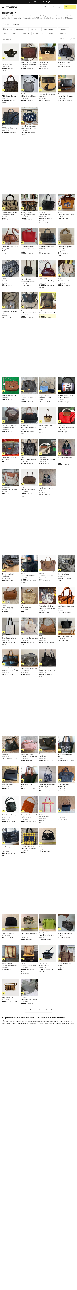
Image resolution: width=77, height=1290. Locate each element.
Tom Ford (23, 573)
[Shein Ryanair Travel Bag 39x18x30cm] (29, 657)
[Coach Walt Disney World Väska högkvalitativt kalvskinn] (66, 202)
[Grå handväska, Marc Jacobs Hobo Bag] (29, 83)
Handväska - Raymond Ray (9, 312)
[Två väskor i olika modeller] (47, 385)
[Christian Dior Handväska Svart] (48, 301)
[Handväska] (47, 626)
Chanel (4, 278)
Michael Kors (24, 395)
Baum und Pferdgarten (27, 846)
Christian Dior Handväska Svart (47, 313)
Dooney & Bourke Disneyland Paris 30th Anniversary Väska (28, 214)
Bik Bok (41, 636)
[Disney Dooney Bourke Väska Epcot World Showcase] (10, 202)
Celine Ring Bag (7, 608)
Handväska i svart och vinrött (65, 459)
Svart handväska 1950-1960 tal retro (47, 248)
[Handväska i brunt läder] (10, 236)
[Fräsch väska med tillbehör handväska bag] (29, 744)
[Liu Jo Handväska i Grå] (29, 300)
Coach (60, 212)
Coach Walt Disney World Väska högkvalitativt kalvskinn (66, 214)
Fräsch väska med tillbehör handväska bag (29, 755)
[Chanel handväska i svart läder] (10, 268)
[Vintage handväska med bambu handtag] (29, 804)
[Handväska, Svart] (29, 774)
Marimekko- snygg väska (29, 999)
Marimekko (24, 997)
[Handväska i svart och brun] (47, 477)
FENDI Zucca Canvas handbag (9, 96)
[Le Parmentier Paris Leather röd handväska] (29, 236)
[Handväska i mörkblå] (10, 447)
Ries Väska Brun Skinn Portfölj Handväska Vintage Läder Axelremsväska (46, 576)
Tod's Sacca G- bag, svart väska (9, 816)
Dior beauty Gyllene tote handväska (29, 638)
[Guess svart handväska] (47, 657)
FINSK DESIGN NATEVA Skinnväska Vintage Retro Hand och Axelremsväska (29, 63)
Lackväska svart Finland (65, 815)
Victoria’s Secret (7, 668)
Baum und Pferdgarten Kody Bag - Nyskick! (28, 849)
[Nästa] (50, 1010)
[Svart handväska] (10, 774)
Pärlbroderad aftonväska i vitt (29, 934)
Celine (4, 605)
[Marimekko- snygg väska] (29, 987)
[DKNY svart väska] (66, 52)
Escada (41, 814)
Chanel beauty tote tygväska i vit (8, 638)
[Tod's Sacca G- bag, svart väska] (10, 804)
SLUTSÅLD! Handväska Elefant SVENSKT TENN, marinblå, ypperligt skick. (29, 127)
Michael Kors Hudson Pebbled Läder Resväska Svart (66, 96)
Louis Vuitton (43, 278)
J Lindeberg (42, 212)
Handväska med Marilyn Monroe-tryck (47, 786)
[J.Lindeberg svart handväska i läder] (47, 202)
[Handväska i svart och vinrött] (66, 447)
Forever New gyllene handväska (65, 248)
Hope (22, 457)
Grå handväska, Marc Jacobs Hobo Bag (28, 96)
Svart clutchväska (8, 933)
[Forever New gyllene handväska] (66, 236)
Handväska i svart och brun (46, 489)
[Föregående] (26, 1010)
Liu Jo (22, 310)
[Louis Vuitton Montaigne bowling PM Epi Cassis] (47, 268)
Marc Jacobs (24, 94)
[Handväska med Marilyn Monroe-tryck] (47, 774)
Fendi (3, 94)
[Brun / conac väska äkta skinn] (66, 595)
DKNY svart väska (64, 62)
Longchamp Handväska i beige (47, 459)
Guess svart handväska (47, 670)
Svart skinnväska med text (65, 755)
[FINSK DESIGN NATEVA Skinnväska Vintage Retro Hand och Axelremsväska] (29, 52)
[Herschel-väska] (10, 52)
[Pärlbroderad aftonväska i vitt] (29, 922)
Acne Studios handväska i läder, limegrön (47, 935)
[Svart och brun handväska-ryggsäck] (29, 268)
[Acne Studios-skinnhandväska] (47, 953)
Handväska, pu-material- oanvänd (10, 848)
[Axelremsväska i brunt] (10, 385)
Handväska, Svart (26, 784)
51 (46, 1010)
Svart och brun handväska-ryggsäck (27, 280)
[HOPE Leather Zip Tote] (29, 447)
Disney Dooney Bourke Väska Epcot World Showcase (9, 214)
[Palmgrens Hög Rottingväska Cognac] (10, 953)
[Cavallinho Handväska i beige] (66, 953)
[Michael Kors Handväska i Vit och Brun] (10, 477)
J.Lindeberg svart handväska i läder (45, 214)
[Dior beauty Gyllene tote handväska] (29, 626)
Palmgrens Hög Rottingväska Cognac (9, 964)
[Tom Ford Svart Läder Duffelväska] (29, 563)
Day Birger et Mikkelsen (9, 425)
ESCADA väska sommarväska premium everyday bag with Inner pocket (47, 817)
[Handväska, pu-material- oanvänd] (10, 836)
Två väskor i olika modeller (45, 397)
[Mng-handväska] (10, 987)
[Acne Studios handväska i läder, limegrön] (47, 922)
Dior (40, 310)
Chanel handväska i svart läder (10, 281)
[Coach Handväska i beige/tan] (66, 268)
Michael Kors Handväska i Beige (29, 965)
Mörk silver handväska (65, 933)
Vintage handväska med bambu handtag (29, 816)
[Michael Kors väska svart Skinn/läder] (29, 385)
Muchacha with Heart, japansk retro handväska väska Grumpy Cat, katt (47, 607)
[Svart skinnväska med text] (66, 744)
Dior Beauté (24, 636)
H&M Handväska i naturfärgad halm (26, 608)
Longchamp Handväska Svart (28, 428)
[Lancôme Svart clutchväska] (47, 52)
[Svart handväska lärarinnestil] (66, 774)
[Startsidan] (11, 7)
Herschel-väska (7, 64)
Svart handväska (7, 784)
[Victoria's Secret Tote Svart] (10, 657)
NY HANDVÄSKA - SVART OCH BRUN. (47, 95)
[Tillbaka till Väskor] (3, 24)
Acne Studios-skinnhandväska (44, 965)
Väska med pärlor (45, 847)
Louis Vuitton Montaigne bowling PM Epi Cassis (47, 281)
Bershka (41, 754)
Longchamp (24, 425)
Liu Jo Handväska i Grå (28, 313)
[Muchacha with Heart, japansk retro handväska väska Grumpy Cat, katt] (47, 595)
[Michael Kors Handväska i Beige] (29, 953)
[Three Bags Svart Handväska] (10, 563)
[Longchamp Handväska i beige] (47, 447)
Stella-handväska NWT (46, 426)
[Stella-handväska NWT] (47, 415)
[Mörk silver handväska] (66, 922)
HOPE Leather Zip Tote (28, 459)
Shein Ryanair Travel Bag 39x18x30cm (29, 669)
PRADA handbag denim (9, 128)
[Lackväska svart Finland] (66, 804)
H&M (22, 605)
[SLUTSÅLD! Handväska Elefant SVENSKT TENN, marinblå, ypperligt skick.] (29, 116)
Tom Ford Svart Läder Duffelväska (28, 576)
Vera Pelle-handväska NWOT (28, 490)
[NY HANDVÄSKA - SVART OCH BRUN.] (47, 83)
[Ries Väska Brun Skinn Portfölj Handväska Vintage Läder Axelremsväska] (47, 563)
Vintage (41, 573)
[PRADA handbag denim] (10, 116)
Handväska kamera (64, 574)
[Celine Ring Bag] (10, 595)
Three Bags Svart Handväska (8, 575)
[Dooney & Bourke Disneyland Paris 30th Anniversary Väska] (29, 202)
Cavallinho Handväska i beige (65, 964)
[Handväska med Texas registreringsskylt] (66, 385)
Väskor (7, 24)
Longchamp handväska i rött (66, 428)
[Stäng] (75, 2)
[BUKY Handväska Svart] (66, 626)
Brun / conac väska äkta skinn (66, 607)
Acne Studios (43, 933)
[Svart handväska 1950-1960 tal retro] (47, 236)
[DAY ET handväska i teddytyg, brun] (10, 415)
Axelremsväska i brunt (9, 395)
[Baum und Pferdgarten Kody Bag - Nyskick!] (29, 836)
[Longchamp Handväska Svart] (29, 415)
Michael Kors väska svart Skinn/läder (29, 397)
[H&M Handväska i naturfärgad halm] (29, 595)
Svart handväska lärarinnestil (63, 786)
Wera (22, 487)
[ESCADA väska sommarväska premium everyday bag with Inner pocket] (47, 804)
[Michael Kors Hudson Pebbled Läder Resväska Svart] (66, 83)
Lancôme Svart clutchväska (44, 63)
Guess (41, 668)
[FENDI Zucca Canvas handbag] (10, 83)
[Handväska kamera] (66, 563)
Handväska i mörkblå (9, 458)
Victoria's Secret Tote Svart (9, 670)
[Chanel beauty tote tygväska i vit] (10, 626)
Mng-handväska (7, 997)
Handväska (43, 638)
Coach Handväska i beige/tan (64, 281)
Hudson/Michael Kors (64, 94)
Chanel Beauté (6, 636)
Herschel (5, 62)
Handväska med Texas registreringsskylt (65, 396)
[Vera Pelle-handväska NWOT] (29, 477)
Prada (4, 126)
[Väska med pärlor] (47, 836)
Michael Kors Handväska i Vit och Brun (10, 490)
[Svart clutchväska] (10, 922)
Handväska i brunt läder (10, 247)
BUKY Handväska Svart (65, 636)
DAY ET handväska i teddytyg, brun (8, 428)
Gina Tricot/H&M (44, 395)
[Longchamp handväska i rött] (66, 415)
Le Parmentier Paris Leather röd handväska (28, 248)
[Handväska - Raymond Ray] (10, 300)
